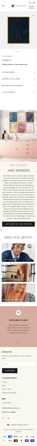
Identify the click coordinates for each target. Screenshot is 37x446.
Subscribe (9, 370)
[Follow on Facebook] (3, 418)
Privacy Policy (6, 389)
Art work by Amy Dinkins (18, 224)
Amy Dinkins (7, 56)
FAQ (3, 385)
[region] (18, 324)
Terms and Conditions (9, 392)
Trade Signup (31, 7)
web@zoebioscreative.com (10, 408)
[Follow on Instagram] (8, 418)
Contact (4, 382)
